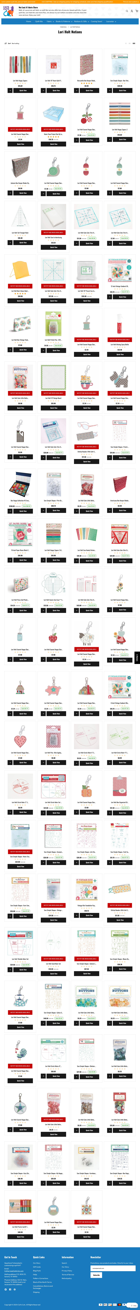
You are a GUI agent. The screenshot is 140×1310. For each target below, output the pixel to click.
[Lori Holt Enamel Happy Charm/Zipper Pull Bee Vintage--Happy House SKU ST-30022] (20, 687)
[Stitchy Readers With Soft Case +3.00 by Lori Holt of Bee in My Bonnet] (86, 431)
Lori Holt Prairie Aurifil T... (20, 1227)
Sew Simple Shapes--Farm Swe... (20, 905)
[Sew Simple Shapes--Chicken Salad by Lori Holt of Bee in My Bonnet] (86, 1050)
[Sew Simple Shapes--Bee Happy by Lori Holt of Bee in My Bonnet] (119, 1157)
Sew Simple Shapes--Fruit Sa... (120, 852)
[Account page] (131, 11)
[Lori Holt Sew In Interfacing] (53, 216)
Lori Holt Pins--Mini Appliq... (53, 752)
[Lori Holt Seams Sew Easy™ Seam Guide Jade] (53, 583)
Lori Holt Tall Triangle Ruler (20, 232)
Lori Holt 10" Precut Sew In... (86, 291)
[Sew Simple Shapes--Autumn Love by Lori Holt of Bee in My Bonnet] (86, 943)
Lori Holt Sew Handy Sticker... (87, 550)
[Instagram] (5, 1289)
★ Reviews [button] (137, 657)
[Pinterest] (14, 1289)
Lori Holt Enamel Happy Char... (20, 134)
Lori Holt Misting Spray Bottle (120, 344)
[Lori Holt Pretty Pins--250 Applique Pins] (53, 323)
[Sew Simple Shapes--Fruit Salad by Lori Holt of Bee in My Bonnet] (119, 835)
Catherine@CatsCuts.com (13, 1271)
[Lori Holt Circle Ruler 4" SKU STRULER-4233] (119, 736)
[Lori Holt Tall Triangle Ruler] (20, 216)
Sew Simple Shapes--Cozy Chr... (20, 1173)
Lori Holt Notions (75, 27)
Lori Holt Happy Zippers (20, 80)
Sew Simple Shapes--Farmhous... (86, 1173)
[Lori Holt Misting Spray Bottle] (119, 323)
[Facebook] (10, 1289)
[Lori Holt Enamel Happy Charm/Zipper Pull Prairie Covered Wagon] (53, 1206)
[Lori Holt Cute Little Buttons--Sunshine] (119, 996)
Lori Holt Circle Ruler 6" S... (86, 752)
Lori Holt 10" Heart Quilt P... (53, 80)
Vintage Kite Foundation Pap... (87, 905)
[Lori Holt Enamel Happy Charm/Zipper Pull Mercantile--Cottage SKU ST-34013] (86, 687)
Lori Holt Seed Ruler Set (53, 963)
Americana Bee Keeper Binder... (119, 500)
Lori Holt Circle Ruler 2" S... (20, 802)
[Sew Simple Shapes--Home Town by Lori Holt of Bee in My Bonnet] (20, 835)
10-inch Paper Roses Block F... (20, 550)
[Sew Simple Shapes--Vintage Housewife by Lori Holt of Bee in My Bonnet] (53, 889)
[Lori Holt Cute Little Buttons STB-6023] (20, 377)
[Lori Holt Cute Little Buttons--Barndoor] (86, 484)
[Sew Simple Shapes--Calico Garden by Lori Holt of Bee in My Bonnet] (53, 996)
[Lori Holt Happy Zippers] (20, 64)
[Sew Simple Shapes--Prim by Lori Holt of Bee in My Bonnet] (53, 484)
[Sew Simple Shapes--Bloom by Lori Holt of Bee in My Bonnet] (119, 943)
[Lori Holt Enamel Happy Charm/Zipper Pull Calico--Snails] (53, 167)
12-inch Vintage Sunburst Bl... (120, 286)
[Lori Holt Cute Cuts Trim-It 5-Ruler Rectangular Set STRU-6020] (86, 583)
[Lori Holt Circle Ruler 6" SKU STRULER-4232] (86, 736)
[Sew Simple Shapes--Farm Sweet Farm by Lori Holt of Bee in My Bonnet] (20, 889)
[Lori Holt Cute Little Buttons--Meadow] (86, 996)
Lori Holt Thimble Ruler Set (20, 959)
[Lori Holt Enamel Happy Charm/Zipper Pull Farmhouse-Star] (20, 1103)
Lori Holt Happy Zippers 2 (119, 129)
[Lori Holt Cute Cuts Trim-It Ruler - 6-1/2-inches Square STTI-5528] (86, 216)
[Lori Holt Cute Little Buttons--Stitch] (119, 1103)
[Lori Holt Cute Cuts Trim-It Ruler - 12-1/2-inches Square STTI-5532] (53, 270)
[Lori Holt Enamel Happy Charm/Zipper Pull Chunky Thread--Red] (86, 167)
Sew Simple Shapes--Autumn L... (86, 963)
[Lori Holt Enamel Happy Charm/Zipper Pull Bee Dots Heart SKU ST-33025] (20, 736)
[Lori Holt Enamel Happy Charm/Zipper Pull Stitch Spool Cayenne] (20, 113)
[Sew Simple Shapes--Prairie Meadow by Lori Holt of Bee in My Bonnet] (119, 431)
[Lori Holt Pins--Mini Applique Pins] (53, 736)
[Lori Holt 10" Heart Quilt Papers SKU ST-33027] (53, 64)
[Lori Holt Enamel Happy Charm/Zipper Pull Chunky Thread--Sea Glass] (119, 167)
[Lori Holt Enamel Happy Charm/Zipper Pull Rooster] (20, 1050)
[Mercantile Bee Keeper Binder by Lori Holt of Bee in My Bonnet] (86, 64)
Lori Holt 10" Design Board (53, 398)
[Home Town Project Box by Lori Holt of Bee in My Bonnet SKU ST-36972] (53, 113)
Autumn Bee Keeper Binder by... (20, 183)
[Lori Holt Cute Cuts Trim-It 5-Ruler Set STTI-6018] (53, 431)
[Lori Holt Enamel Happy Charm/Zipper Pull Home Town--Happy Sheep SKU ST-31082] (86, 633)
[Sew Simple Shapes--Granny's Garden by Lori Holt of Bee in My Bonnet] (53, 835)
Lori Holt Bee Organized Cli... (119, 802)
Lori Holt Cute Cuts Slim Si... (119, 550)
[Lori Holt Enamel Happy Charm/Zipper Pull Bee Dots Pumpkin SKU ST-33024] (86, 786)
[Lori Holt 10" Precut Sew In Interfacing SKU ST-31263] (86, 270)
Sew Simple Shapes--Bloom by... (119, 959)
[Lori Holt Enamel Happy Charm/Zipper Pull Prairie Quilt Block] (86, 1206)
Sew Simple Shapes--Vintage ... (53, 910)
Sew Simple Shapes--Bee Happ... (120, 1173)
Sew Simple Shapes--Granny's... (53, 852)
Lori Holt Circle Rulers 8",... (53, 1066)
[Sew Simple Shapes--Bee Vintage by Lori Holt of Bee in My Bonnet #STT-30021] (119, 64)
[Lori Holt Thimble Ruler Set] (20, 943)
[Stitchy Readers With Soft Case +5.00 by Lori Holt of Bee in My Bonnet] (119, 889)
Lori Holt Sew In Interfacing (53, 237)
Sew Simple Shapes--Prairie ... (120, 447)
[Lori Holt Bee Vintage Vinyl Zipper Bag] (20, 323)
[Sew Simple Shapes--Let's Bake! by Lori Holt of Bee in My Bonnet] (86, 835)
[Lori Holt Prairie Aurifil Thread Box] (20, 1206)
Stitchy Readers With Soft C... (87, 451)
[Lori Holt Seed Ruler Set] (53, 943)
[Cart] (136, 11)
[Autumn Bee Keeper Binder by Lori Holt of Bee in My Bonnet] (20, 167)
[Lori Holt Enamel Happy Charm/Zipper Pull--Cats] (20, 431)
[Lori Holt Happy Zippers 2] (119, 113)
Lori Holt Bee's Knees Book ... (20, 291)
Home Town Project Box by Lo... (53, 134)
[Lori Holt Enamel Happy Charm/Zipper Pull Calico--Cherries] (86, 113)
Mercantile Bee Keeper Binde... (86, 80)
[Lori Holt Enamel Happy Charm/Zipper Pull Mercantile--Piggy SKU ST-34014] (53, 687)
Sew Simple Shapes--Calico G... (53, 1012)
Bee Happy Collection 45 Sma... (20, 500)
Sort (13, 43)
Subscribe (96, 1275)
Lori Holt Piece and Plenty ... (20, 600)
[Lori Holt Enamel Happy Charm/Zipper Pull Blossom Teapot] (20, 996)
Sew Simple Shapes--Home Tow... (20, 856)
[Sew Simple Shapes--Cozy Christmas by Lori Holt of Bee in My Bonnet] (20, 1157)
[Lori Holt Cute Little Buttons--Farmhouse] (86, 1103)
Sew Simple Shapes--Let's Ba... (86, 852)
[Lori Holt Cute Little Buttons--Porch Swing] (119, 1050)
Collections (63, 27)
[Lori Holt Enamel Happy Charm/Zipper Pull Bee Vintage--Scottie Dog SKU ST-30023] (119, 377)
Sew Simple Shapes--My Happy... (53, 1173)
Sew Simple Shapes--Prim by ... (53, 500)
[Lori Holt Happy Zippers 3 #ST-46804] (53, 534)
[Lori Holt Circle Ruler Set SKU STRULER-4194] (53, 786)
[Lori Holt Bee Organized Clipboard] (119, 786)
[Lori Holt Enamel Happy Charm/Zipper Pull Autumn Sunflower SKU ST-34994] (119, 583)
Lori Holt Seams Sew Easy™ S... (53, 600)
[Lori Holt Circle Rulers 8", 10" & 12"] (53, 1050)
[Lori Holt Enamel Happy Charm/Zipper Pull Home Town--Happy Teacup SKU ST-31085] (86, 377)
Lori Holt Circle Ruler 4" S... (120, 752)
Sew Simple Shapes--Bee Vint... (119, 80)
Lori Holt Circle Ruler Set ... (53, 802)
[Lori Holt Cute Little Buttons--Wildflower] (53, 1103)
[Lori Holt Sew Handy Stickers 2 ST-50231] (86, 534)
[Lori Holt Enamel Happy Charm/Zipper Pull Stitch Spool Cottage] (86, 323)
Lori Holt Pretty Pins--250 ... (53, 340)
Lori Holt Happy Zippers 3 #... (53, 550)
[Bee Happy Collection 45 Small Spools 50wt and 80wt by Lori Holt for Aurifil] (20, 484)
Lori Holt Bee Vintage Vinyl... (20, 340)
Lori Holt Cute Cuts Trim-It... (86, 232)
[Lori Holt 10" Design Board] (53, 377)
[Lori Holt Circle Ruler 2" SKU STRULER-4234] (20, 786)
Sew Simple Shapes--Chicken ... (86, 1066)
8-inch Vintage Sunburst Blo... (120, 703)
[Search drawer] (127, 11)
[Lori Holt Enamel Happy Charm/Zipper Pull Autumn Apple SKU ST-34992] (53, 633)
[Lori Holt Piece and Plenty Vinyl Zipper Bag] (20, 583)
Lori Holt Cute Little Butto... (20, 398)
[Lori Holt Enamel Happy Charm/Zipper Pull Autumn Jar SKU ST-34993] (20, 633)
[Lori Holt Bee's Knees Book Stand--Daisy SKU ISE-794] (20, 270)
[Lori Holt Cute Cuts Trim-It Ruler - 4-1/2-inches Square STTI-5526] (119, 216)
